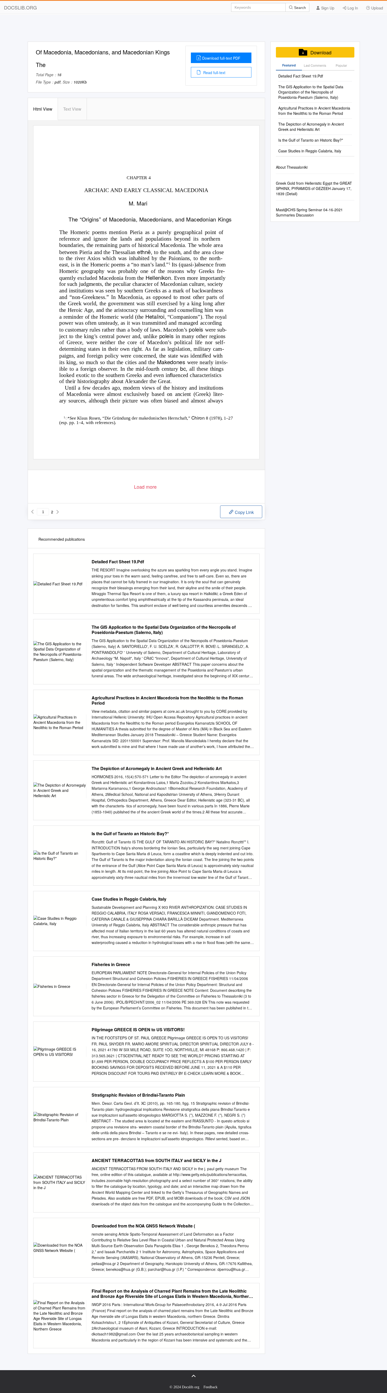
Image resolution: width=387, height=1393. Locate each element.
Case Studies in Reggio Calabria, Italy (129, 899)
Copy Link (244, 512)
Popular (341, 65)
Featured (289, 65)
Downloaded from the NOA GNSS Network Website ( (143, 1226)
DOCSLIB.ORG (20, 7)
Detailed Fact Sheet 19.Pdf (118, 561)
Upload (376, 8)
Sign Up (327, 8)
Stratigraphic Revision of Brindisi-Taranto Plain (138, 1095)
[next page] (58, 512)
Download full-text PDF (221, 58)
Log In (352, 8)
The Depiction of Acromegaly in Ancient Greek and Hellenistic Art (157, 768)
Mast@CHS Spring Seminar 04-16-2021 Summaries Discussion (309, 212)
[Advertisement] (193, 30)
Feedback (210, 1387)
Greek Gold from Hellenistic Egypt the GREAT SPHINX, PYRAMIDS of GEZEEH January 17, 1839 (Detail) (314, 188)
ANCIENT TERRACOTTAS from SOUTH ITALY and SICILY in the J (156, 1160)
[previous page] (32, 512)
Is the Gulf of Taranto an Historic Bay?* (130, 833)
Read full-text (213, 72)
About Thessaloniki (291, 167)
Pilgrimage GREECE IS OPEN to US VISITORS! (138, 1029)
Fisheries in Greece (111, 964)
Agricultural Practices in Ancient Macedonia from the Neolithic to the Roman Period (167, 700)
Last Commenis (315, 65)
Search (299, 8)
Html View (42, 109)
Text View (72, 109)
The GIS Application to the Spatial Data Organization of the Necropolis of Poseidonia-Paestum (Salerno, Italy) (164, 630)
